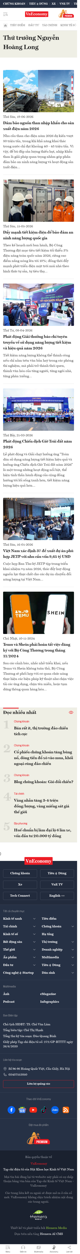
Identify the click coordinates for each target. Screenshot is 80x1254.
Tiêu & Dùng (38, 4)
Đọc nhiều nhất (19, 712)
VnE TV (65, 4)
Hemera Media (56, 1228)
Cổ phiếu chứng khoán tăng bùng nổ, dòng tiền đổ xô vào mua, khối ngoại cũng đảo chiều (43, 758)
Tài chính (49, 25)
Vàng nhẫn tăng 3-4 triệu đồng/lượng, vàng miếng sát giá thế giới (41, 806)
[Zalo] (55, 1110)
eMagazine (48, 994)
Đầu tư (33, 25)
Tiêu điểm (17, 25)
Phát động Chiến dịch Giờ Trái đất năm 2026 (37, 444)
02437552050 (18, 1074)
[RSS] (66, 1110)
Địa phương (20, 823)
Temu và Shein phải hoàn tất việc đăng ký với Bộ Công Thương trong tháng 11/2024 (36, 650)
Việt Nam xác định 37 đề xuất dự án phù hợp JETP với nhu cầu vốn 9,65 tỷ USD (38, 554)
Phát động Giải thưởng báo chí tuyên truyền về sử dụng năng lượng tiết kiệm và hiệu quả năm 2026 (37, 342)
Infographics (49, 1001)
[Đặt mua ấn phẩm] (66, 13)
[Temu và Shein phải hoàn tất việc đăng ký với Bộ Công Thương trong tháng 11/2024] (38, 613)
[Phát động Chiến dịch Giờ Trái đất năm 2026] (38, 409)
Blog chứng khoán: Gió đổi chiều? (43, 782)
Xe (54, 4)
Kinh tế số (68, 25)
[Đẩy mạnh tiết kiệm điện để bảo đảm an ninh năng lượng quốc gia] (38, 200)
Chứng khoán (14, 4)
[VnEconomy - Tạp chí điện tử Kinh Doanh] (38, 861)
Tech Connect (20, 895)
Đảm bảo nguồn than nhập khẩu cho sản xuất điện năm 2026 (38, 126)
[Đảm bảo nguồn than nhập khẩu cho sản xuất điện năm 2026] (38, 91)
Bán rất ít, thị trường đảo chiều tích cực (41, 731)
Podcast (9, 1001)
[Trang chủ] (5, 25)
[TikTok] (44, 1110)
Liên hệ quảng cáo (38, 1083)
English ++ (57, 895)
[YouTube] (33, 1110)
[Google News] (22, 1110)
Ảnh (6, 994)
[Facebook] (11, 1110)
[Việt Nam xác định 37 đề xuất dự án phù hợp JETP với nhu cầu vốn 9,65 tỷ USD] (38, 519)
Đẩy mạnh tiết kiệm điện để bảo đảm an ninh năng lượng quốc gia (38, 235)
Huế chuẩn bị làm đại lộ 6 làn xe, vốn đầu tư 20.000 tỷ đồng (42, 833)
